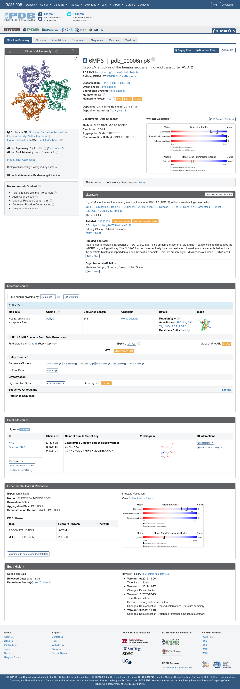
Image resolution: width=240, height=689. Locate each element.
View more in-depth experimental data (28, 553)
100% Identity (135, 363)
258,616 (48, 14)
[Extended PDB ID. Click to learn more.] (153, 59)
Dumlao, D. (165, 207)
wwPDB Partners (211, 632)
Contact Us (57, 636)
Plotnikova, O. (102, 207)
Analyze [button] (75, 4)
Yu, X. (113, 110)
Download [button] (90, 4)
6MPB (97, 233)
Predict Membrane (48, 140)
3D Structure (71, 296)
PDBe (205, 640)
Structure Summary (18, 40)
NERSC (100, 683)
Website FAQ (58, 645)
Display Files (184, 50)
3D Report (217, 119)
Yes (109, 98)
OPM (119, 98)
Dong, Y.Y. (189, 207)
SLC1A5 (181, 322)
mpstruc (137, 98)
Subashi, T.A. (133, 207)
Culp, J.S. (107, 211)
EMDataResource (126, 76)
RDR (174, 326)
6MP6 (89, 233)
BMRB (205, 649)
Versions (130, 40)
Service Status (59, 653)
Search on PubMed (121, 221)
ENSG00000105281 (124, 350)
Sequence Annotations (54, 132)
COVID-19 (144, 4)
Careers (130, 4)
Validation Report (38, 136)
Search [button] (44, 4)
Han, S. (122, 110)
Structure (40, 40)
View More (94, 256)
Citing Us (8, 640)
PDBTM (127, 98)
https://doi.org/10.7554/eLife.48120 (112, 225)
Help (215, 4)
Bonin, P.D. (117, 207)
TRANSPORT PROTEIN (115, 83)
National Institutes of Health (94, 680)
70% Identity (85, 363)
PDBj (204, 645)
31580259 (104, 221)
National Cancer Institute (178, 677)
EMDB (111, 76)
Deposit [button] (31, 4)
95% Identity (118, 363)
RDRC (183, 326)
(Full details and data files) (156, 573)
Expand (226, 389)
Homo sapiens (107, 87)
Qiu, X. (96, 211)
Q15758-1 (106, 383)
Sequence (97, 40)
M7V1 (166, 326)
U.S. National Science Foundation (71, 677)
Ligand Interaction (17, 140)
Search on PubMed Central (145, 221)
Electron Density (16, 136)
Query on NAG (17, 447)
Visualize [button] (59, 4)
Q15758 (32, 343)
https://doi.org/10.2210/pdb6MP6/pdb (116, 72)
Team (7, 649)
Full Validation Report (140, 498)
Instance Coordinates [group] (19, 469)
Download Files (207, 50)
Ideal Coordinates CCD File (22, 465)
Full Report (229, 119)
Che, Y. (178, 207)
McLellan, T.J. (150, 207)
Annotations (59, 40)
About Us (9, 636)
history (141, 182)
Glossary (56, 649)
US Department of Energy (123, 677)
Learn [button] (105, 4)
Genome (114, 40)
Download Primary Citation (218, 194)
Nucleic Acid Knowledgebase (177, 667)
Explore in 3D (56, 148)
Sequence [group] (47, 296)
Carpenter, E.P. (205, 207)
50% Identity (69, 363)
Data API (229, 50)
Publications (10, 645)
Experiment (78, 40)
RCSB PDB (14, 4)
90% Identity (101, 363)
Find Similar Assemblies (21, 159)
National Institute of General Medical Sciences (49, 680)
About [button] (117, 4)
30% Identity (52, 363)
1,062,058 (78, 14)
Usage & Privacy (12, 657)
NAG (11, 443)
